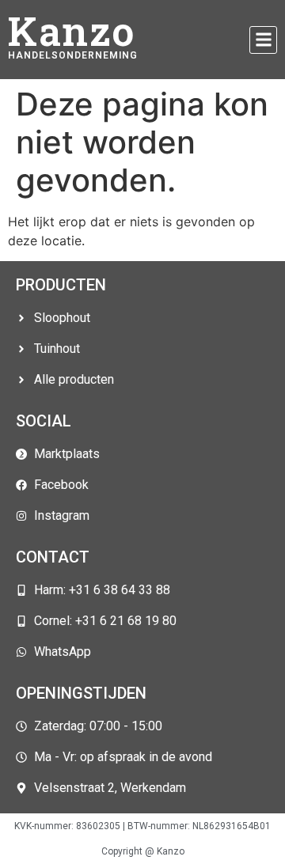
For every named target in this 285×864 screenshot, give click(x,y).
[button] (263, 40)
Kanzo (71, 31)
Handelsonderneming (73, 55)
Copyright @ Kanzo (142, 851)
